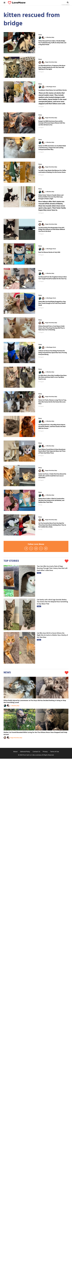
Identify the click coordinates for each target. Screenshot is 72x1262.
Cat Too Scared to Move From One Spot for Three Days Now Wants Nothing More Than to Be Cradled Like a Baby (52, 525)
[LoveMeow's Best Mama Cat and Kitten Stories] (19, 91)
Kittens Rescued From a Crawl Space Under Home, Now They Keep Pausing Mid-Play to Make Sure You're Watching (51, 328)
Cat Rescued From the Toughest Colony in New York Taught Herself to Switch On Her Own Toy (52, 277)
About (15, 1255)
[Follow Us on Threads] (46, 1052)
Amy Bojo (51, 37)
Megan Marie (48, 62)
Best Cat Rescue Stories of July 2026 (49, 252)
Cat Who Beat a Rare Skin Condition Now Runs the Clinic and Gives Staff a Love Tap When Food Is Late (52, 377)
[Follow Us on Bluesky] (41, 1052)
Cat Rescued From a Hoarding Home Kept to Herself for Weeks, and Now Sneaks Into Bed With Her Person (51, 426)
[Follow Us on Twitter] (31, 1052)
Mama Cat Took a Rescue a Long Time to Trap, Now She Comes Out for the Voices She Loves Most (52, 402)
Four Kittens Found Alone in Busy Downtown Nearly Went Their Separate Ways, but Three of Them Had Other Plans (51, 451)
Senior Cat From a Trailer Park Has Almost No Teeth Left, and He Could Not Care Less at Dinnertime (52, 475)
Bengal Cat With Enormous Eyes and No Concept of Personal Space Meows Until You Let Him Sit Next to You (51, 123)
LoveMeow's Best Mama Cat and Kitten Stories (52, 90)
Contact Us (36, 1255)
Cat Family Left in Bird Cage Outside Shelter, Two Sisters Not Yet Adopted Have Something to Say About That (52, 1105)
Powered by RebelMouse (65, 4)
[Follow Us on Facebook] (26, 1052)
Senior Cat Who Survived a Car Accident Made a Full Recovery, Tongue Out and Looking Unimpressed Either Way (52, 147)
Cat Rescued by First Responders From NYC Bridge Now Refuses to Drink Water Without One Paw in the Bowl (51, 229)
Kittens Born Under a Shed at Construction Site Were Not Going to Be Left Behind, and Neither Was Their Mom (51, 500)
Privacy (45, 1255)
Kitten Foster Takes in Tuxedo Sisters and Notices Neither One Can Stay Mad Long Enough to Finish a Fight (50, 197)
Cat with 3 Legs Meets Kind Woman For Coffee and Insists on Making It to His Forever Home (52, 171)
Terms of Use (54, 1255)
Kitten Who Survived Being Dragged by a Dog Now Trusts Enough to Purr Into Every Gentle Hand (52, 303)
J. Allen (47, 37)
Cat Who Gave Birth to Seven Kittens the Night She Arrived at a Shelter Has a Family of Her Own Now (52, 1138)
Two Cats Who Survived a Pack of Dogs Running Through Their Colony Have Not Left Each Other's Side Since (52, 1071)
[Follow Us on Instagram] (36, 1052)
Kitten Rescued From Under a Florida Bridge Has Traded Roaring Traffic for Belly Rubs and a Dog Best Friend (52, 42)
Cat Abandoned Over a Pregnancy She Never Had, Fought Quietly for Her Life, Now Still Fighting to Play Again (51, 67)
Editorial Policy (25, 1255)
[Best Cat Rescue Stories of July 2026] (19, 253)
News (40, 34)
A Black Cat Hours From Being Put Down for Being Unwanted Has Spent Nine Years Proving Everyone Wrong (52, 352)
